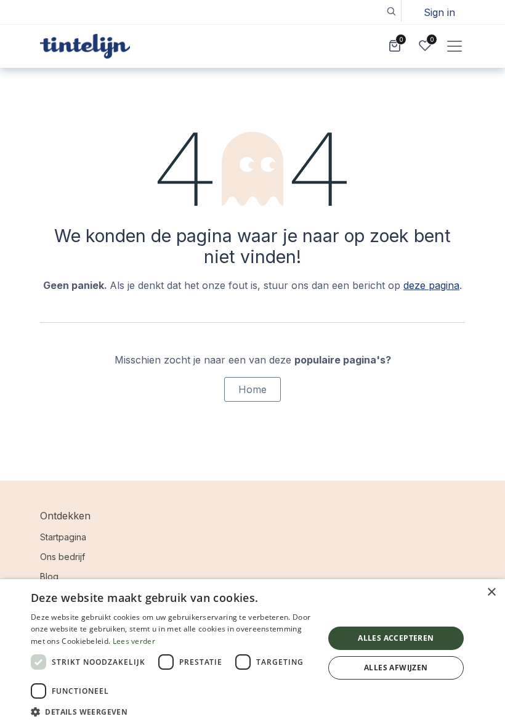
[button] (391, 11)
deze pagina (431, 285)
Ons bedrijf (62, 556)
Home (252, 389)
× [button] (491, 592)
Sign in (439, 12)
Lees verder (134, 641)
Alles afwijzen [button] (396, 667)
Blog (49, 576)
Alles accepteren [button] (396, 638)
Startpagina (63, 537)
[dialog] (252, 653)
